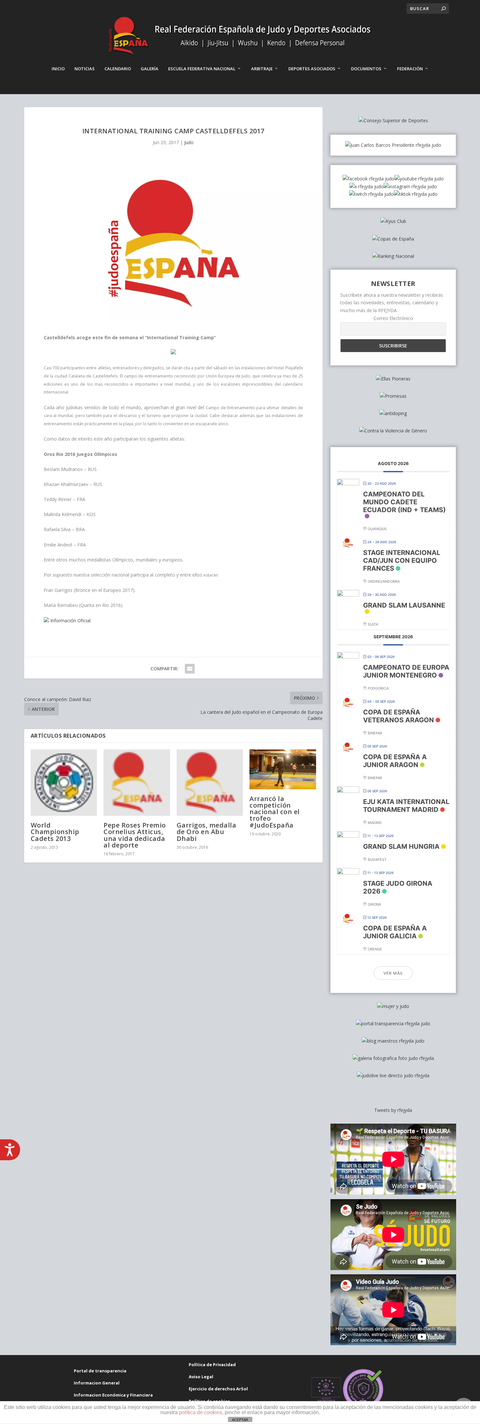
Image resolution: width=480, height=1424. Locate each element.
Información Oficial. (70, 620)
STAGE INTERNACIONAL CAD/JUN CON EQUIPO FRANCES (401, 560)
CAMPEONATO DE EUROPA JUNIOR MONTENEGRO (406, 671)
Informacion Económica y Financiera (113, 1395)
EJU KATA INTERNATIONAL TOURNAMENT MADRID (406, 805)
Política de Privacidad (212, 1364)
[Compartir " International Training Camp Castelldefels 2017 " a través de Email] (189, 668)
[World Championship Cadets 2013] (64, 782)
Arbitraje (262, 69)
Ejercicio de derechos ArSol (218, 1389)
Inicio (58, 69)
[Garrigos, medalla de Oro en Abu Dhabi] (210, 782)
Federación (410, 69)
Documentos (366, 69)
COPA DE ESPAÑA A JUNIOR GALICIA (395, 932)
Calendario (117, 69)
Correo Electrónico (393, 318)
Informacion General (97, 1383)
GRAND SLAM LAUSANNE (404, 605)
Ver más (393, 973)
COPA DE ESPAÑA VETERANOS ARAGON (398, 716)
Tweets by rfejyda (393, 1110)
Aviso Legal (201, 1377)
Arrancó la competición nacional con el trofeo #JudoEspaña (274, 811)
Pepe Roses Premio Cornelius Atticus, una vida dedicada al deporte (135, 835)
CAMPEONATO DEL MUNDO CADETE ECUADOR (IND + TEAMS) (404, 502)
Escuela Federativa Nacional (201, 69)
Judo (189, 142)
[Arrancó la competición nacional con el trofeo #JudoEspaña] (282, 769)
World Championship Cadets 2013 (55, 832)
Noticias (84, 69)
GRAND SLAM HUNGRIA (401, 846)
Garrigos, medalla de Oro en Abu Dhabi (206, 832)
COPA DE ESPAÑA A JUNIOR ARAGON (395, 761)
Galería (149, 69)
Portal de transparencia (100, 1371)
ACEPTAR (240, 1420)
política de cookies (200, 1412)
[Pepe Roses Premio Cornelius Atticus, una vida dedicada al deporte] (137, 782)
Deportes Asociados (311, 69)
